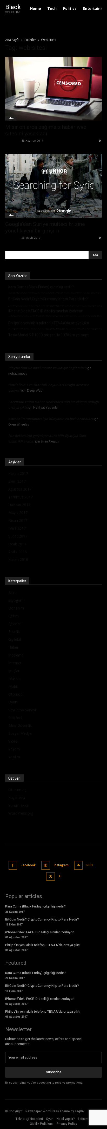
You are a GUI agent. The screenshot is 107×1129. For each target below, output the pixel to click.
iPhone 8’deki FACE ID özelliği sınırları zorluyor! (45, 311)
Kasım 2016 (18, 559)
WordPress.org (20, 813)
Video (13, 741)
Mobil (13, 686)
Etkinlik (14, 631)
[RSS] (78, 865)
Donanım (16, 608)
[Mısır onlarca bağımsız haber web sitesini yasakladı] (53, 89)
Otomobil (16, 694)
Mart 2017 (17, 528)
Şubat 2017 (17, 536)
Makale (14, 678)
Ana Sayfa (12, 40)
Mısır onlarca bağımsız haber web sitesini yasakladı (45, 130)
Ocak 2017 (17, 543)
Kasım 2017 (18, 473)
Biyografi (15, 600)
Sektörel (15, 717)
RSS (89, 865)
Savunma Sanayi (22, 709)
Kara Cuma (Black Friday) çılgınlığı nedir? (41, 287)
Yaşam (14, 748)
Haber (11, 118)
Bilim (12, 592)
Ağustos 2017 (19, 489)
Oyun (12, 702)
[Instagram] (45, 865)
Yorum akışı (18, 805)
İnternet (15, 662)
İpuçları (14, 670)
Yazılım (14, 756)
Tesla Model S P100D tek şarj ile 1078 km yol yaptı (48, 335)
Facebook (28, 865)
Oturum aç (17, 789)
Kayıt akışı (16, 797)
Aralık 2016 (17, 551)
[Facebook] (13, 865)
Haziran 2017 (19, 504)
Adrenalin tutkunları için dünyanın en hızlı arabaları (50, 418)
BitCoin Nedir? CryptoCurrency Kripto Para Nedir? (48, 299)
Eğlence (14, 623)
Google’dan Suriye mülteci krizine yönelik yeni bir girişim (45, 227)
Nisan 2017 (17, 520)
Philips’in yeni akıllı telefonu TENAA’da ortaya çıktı (48, 323)
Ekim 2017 (17, 481)
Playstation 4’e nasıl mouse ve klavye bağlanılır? (47, 368)
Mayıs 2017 (18, 512)
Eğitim (13, 615)
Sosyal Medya (20, 733)
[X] (50, 876)
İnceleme (16, 655)
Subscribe (53, 1072)
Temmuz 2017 (20, 496)
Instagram (61, 865)
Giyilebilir (15, 639)
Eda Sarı (11, 140)
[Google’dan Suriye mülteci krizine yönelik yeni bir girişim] (53, 186)
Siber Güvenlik (20, 725)
